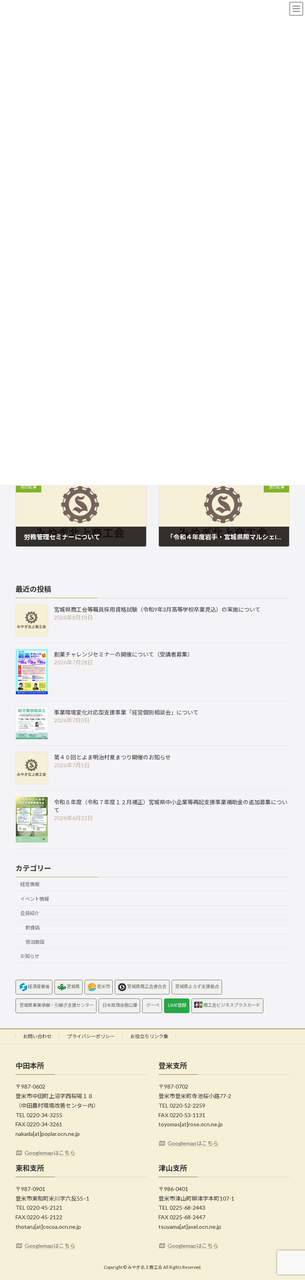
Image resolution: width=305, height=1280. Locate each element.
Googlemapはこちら (50, 1152)
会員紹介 (29, 913)
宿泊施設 (34, 942)
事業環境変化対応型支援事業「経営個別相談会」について (126, 712)
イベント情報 (34, 899)
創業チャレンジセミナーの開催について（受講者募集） (123, 654)
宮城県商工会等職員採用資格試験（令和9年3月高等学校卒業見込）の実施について (157, 609)
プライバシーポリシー (91, 1036)
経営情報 (29, 884)
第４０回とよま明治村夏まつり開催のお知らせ (112, 757)
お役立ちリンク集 (149, 1036)
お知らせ (29, 956)
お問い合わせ (37, 1036)
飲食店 (32, 928)
